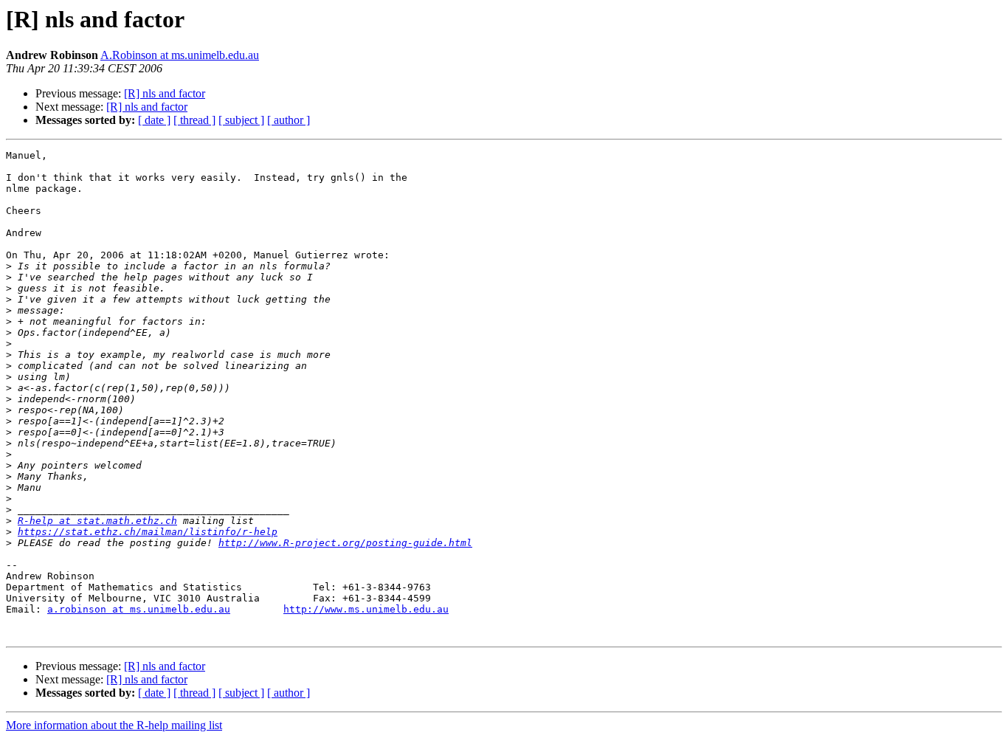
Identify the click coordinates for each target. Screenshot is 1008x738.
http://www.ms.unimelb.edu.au (366, 609)
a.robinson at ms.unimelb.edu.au (138, 609)
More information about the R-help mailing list (114, 725)
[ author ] (288, 120)
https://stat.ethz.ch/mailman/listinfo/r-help (147, 531)
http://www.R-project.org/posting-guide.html (345, 542)
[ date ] (154, 120)
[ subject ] (241, 120)
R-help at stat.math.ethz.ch (97, 520)
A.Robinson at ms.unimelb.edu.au (179, 55)
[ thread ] (194, 120)
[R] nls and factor (164, 93)
